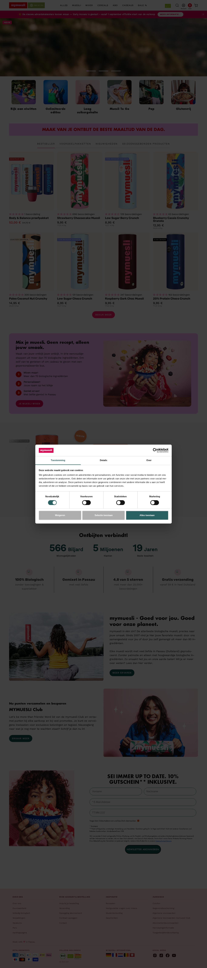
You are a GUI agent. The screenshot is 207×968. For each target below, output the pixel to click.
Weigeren (60, 515)
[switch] (86, 502)
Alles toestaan (147, 515)
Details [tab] (103, 460)
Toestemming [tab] (58, 460)
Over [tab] (149, 460)
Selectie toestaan (104, 515)
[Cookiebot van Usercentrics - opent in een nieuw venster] (155, 450)
